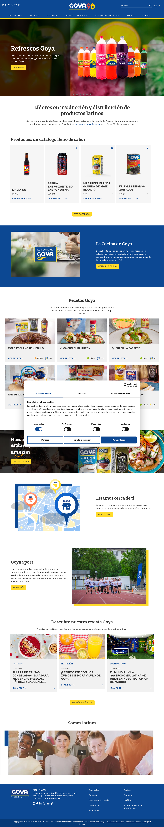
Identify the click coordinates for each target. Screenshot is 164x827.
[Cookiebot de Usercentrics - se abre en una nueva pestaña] (125, 385)
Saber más (18, 69)
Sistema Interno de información (133, 806)
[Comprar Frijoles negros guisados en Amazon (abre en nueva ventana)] (147, 148)
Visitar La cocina (107, 266)
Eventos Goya (118, 663)
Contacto (147, 15)
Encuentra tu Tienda (107, 15)
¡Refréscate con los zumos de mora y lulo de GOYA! (81, 675)
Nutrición (18, 663)
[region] (82, 57)
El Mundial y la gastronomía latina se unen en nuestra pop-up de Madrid (129, 677)
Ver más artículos (83, 702)
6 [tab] (90, 94)
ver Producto (20, 198)
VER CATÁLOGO (82, 214)
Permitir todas (118, 440)
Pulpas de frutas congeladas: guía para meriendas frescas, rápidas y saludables (30, 677)
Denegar (45, 440)
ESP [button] (156, 5)
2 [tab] (77, 94)
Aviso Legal (100, 822)
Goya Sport (53, 15)
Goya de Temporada (77, 15)
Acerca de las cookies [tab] (120, 393)
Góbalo (92, 822)
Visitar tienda (22, 461)
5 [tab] (87, 94)
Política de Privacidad (115, 822)
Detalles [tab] (82, 393)
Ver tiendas (104, 514)
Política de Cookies (133, 822)
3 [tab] (80, 94)
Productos (94, 790)
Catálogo (128, 800)
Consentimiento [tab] (43, 393)
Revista (131, 15)
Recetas (34, 15)
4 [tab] (83, 94)
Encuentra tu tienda (99, 800)
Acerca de (94, 810)
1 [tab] (73, 94)
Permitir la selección (82, 440)
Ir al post (18, 688)
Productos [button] (15, 15)
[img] (33, 646)
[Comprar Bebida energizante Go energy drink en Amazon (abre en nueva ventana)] (76, 148)
